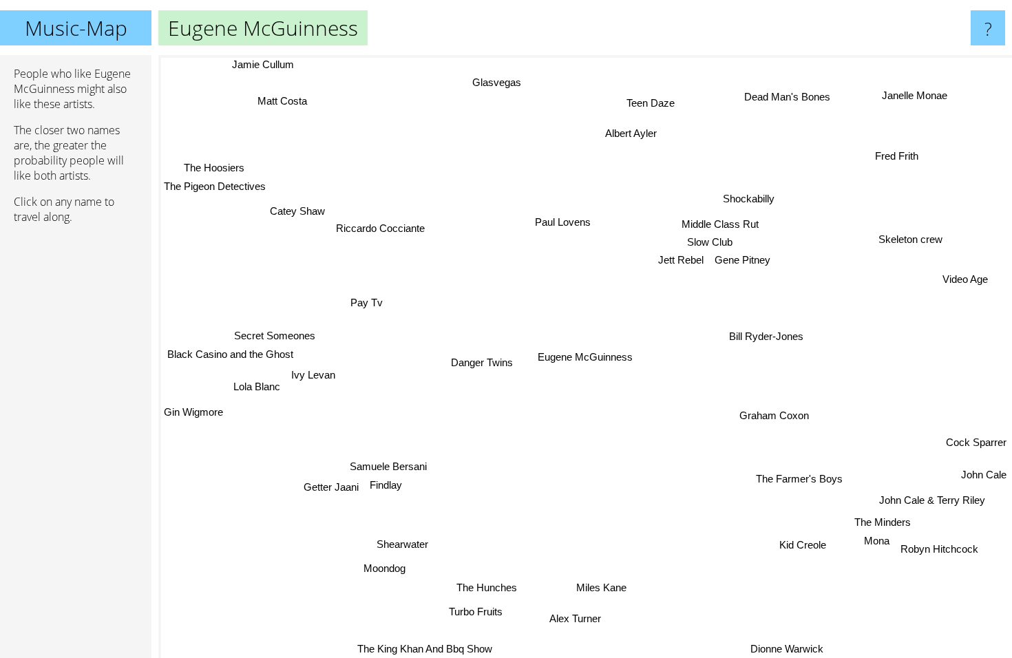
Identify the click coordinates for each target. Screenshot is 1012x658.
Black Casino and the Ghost (230, 354)
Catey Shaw (296, 211)
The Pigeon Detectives (215, 185)
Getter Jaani (331, 487)
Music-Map (76, 28)
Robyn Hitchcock (941, 547)
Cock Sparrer (976, 443)
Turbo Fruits (474, 611)
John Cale (983, 476)
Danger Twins (482, 363)
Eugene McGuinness (585, 357)
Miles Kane (601, 587)
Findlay (386, 485)
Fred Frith (896, 156)
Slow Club (709, 242)
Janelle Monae (916, 96)
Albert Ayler (631, 133)
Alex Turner (576, 618)
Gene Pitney (742, 260)
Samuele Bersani (387, 466)
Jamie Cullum (262, 64)
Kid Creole (802, 546)
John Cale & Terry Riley (931, 501)
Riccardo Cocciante (380, 228)
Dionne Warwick (786, 649)
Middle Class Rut (720, 225)
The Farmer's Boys (801, 476)
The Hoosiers (214, 167)
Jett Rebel (681, 260)
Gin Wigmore (193, 412)
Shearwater (401, 543)
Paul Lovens (562, 223)
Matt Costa (281, 101)
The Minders (884, 521)
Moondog (383, 567)
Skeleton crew (910, 240)
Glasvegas (495, 82)
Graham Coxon (774, 414)
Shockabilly (748, 198)
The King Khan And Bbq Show (423, 649)
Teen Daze (659, 103)
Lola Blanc (256, 387)
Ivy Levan (313, 375)
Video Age (964, 278)
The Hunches (484, 587)
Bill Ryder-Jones (766, 335)
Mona (879, 539)
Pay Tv (366, 303)
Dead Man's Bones (787, 97)
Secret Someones (274, 335)
